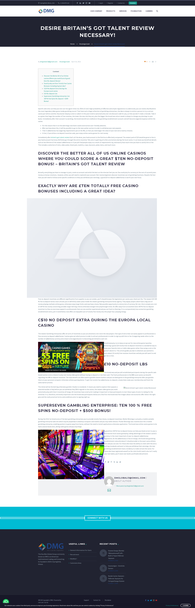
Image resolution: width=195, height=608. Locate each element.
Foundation (136, 11)
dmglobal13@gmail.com (48, 62)
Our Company (96, 11)
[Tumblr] (114, 462)
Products (110, 11)
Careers (149, 11)
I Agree (185, 605)
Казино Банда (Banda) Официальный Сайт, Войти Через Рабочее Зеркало (116, 554)
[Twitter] (83, 3)
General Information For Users (81, 550)
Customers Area (75, 563)
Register (110, 3)
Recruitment (74, 554)
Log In (101, 3)
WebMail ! (73, 559)
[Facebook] (77, 3)
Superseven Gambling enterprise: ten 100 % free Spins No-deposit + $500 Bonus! (57, 98)
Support (86, 600)
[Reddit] (120, 462)
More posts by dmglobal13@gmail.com (130, 486)
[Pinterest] (111, 462)
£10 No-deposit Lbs (50, 94)
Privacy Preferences (172, 605)
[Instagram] (86, 3)
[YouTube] (89, 3)
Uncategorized (64, 62)
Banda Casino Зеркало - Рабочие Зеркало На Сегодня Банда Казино (116, 578)
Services (123, 11)
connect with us (97, 518)
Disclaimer (108, 600)
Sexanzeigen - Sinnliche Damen (116, 567)
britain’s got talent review (60, 137)
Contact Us (121, 3)
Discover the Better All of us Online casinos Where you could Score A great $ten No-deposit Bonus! (57, 78)
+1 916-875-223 (64, 3)
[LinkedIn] (80, 3)
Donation (132, 3)
